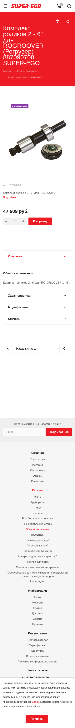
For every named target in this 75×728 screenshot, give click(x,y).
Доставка (37, 613)
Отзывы (37, 475)
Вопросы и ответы (37, 656)
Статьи (37, 607)
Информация (37, 590)
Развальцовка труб (37, 540)
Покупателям (37, 633)
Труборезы (37, 502)
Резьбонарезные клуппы (37, 518)
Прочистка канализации (37, 550)
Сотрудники (37, 470)
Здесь (35, 701)
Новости (37, 602)
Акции (37, 597)
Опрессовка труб (37, 545)
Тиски (37, 507)
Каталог (37, 490)
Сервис (37, 618)
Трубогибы (37, 534)
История (37, 464)
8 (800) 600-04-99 (37, 677)
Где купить (37, 650)
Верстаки (37, 513)
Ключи (37, 496)
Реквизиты (37, 481)
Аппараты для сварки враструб (37, 556)
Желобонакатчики (37, 529)
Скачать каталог (38, 639)
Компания (38, 453)
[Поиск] (69, 6)
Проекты (37, 624)
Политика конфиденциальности (38, 661)
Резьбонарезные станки (37, 523)
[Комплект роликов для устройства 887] (37, 140)
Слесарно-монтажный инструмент (37, 567)
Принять (37, 718)
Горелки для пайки (37, 561)
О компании (37, 459)
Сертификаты (37, 645)
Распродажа (37, 581)
